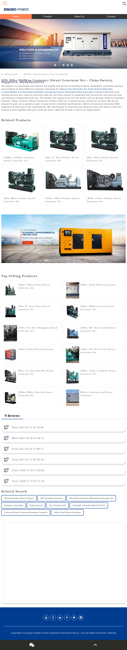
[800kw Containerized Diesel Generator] (72, 397)
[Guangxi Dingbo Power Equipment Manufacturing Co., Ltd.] (63, 7)
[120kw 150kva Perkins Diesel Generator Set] (64, 180)
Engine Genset (36, 505)
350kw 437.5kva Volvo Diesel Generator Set (97, 351)
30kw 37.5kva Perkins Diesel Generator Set (62, 159)
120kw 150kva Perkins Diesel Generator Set (62, 200)
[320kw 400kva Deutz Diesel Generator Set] (10, 290)
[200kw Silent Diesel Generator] (72, 290)
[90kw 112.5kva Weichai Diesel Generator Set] (10, 376)
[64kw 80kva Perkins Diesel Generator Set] (22, 180)
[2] (63, 65)
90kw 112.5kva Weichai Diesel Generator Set (36, 372)
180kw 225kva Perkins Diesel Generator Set (104, 200)
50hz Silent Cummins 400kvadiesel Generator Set (91, 498)
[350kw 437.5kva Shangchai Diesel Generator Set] (10, 333)
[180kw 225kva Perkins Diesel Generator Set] (105, 180)
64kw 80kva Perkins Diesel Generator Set (20, 200)
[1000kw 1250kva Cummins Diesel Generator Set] (22, 139)
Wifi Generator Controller (51, 498)
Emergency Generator (13, 505)
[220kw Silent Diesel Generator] (10, 354)
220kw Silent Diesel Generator (36, 349)
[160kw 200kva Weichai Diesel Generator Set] (10, 397)
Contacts (111, 16)
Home (16, 16)
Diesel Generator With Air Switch (19, 498)
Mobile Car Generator (21, 92)
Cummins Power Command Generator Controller (25, 512)
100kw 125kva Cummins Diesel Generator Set (98, 372)
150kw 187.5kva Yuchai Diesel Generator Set (98, 329)
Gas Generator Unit (57, 505)
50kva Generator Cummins (90, 92)
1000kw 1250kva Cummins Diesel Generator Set (19, 159)
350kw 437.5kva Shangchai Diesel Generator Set (38, 329)
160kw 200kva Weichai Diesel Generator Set (35, 394)
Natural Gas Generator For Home (77, 89)
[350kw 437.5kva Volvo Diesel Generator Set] (72, 354)
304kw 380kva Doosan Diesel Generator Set (97, 308)
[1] (59, 65)
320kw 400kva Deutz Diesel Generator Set (34, 286)
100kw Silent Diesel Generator (67, 512)
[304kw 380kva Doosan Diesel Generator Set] (72, 311)
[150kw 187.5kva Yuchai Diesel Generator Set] (72, 333)
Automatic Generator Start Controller (88, 505)
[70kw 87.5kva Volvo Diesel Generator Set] (10, 311)
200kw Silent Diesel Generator (98, 285)
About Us (79, 16)
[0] (55, 65)
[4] (72, 65)
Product (48, 16)
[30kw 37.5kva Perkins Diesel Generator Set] (64, 139)
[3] (68, 65)
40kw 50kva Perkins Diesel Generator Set (102, 159)
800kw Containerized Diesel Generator (96, 394)
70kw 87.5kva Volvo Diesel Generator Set (34, 308)
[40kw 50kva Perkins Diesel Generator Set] (105, 139)
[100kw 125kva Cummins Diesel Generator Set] (72, 376)
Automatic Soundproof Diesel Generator (54, 92)
